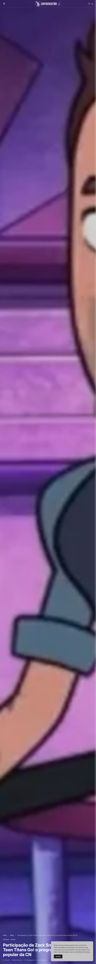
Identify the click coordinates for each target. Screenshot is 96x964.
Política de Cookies (83, 952)
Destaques (6, 939)
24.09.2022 (6, 960)
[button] (92, 3)
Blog (12, 935)
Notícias (13, 939)
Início (5, 935)
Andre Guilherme (41, 960)
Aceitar (58, 956)
